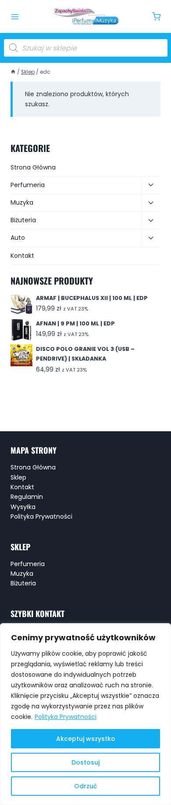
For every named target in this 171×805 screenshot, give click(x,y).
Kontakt (22, 255)
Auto (18, 237)
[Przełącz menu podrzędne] (150, 185)
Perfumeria (28, 184)
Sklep (18, 477)
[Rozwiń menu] (15, 16)
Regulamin (27, 496)
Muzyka (22, 202)
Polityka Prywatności (65, 716)
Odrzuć (85, 786)
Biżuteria (23, 220)
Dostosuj (85, 762)
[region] (85, 714)
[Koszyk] (156, 16)
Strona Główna (33, 167)
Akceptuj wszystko (85, 738)
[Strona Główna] (13, 72)
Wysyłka (23, 506)
